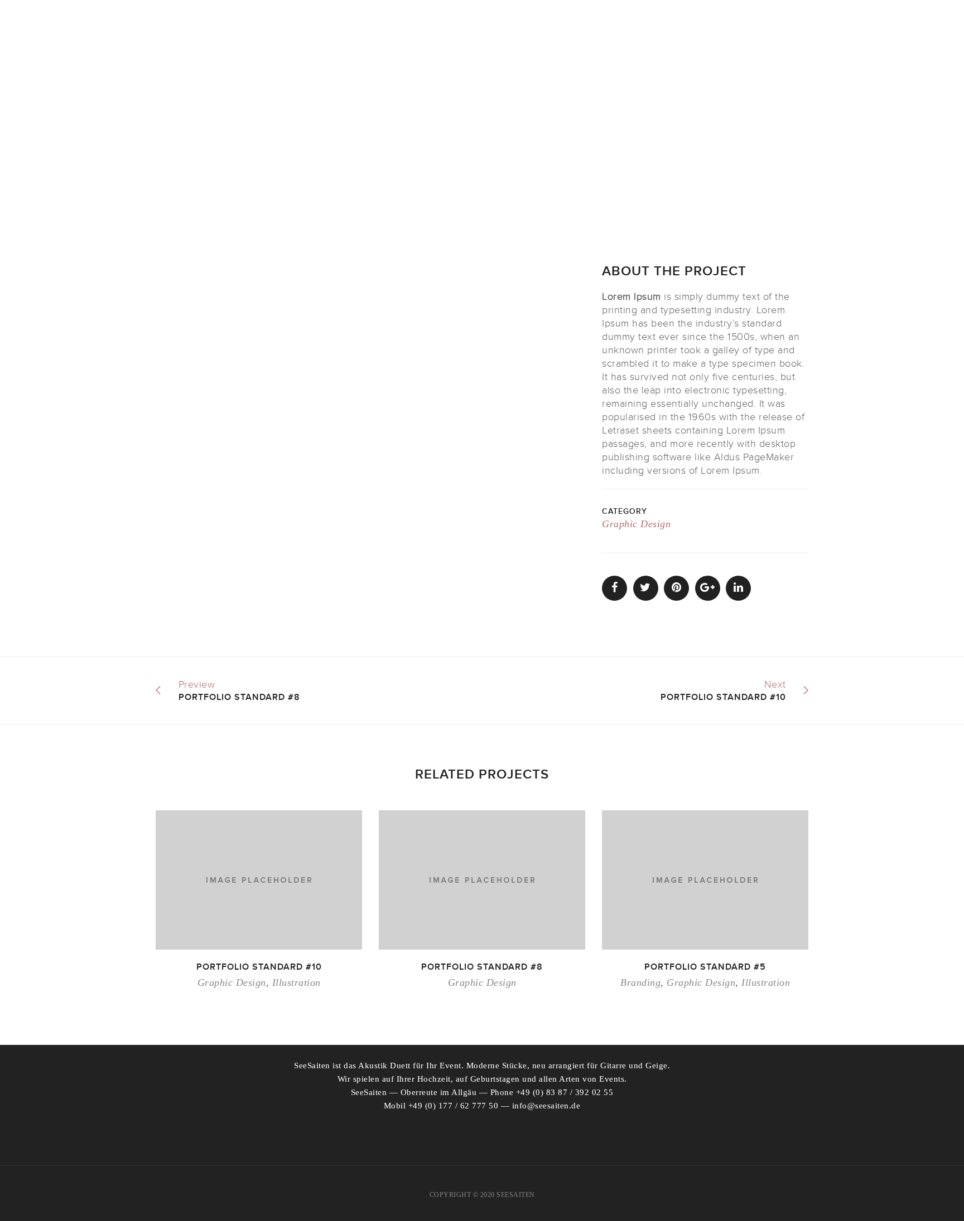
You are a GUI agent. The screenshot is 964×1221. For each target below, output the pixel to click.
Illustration (296, 982)
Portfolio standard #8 (482, 966)
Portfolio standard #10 (259, 966)
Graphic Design (636, 523)
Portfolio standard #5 (705, 966)
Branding (640, 982)
